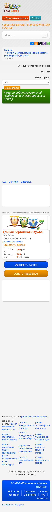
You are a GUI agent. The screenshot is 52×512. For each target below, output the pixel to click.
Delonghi (14, 181)
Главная (8, 50)
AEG (4, 181)
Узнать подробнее (26, 273)
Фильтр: (44, 71)
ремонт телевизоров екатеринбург (42, 437)
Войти (36, 18)
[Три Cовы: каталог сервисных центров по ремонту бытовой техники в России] (11, 6)
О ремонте (30, 494)
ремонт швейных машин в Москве (40, 448)
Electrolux (26, 181)
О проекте (29, 491)
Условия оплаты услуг (13, 504)
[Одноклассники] (36, 43)
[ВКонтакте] (32, 43)
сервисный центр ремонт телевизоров (26, 448)
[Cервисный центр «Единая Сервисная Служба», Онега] (25, 223)
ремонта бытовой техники (34, 416)
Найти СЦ (13, 491)
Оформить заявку (26, 264)
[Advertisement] (26, 124)
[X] (40, 43)
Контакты (42, 498)
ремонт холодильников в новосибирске (27, 435)
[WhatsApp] (48, 43)
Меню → (9, 35)
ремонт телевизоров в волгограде (42, 425)
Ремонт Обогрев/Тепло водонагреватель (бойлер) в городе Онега (26, 54)
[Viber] (44, 43)
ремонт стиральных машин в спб (9, 426)
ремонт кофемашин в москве (42, 460)
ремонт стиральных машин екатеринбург (9, 448)
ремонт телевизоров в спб (26, 460)
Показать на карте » (13, 241)
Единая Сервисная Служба (23, 232)
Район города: (42, 77)
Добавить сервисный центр (16, 18)
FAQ (43, 494)
